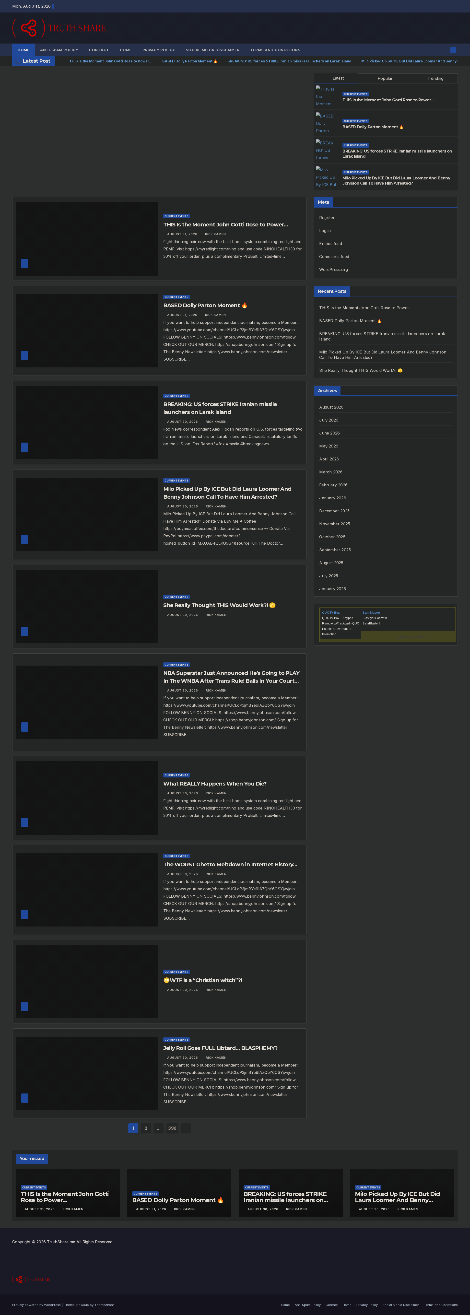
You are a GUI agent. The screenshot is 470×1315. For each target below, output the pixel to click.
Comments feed (334, 256)
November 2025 (334, 523)
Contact (99, 50)
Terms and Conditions (275, 50)
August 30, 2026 (183, 421)
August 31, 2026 (182, 234)
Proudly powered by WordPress (37, 1305)
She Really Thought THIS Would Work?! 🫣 (219, 605)
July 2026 (328, 420)
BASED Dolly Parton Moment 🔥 (372, 127)
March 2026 (330, 472)
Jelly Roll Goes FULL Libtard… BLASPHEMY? (220, 1048)
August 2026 (331, 407)
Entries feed (330, 243)
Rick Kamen (215, 234)
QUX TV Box (331, 612)
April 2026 (329, 459)
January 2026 (332, 497)
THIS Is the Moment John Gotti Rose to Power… (388, 100)
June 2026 (329, 433)
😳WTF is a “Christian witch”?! (202, 980)
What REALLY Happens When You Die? (215, 783)
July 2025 (328, 575)
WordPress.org (333, 269)
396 (172, 1128)
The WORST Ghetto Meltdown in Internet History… (230, 864)
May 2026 (328, 446)
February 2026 (333, 484)
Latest (338, 78)
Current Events (355, 94)
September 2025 (335, 549)
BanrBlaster (371, 612)
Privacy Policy (158, 50)
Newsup (82, 1305)
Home (23, 50)
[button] (445, 49)
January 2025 (332, 588)
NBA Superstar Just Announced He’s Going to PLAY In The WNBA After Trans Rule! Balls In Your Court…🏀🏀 (231, 681)
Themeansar (104, 1305)
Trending (434, 78)
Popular (384, 78)
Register (327, 217)
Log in (325, 230)
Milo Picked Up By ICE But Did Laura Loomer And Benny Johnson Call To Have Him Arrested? (396, 181)
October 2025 (332, 536)
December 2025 (334, 510)
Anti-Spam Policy (59, 50)
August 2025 (331, 562)
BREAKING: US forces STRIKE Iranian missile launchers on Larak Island (285, 1200)
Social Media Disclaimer (213, 50)
